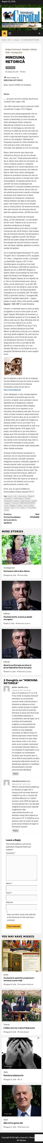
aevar (10, 496)
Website (9, 902)
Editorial (33, 49)
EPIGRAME (34, 515)
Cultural (6, 1025)
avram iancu (22, 496)
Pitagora (13, 505)
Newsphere (34, 1137)
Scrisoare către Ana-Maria (17, 571)
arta (15, 496)
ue (17, 508)
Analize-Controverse (13, 49)
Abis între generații (13, 1123)
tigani (13, 508)
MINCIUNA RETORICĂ (27, 503)
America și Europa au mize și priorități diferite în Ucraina (18, 666)
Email (9, 893)
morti (6, 505)
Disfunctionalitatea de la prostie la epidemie (12, 518)
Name (9, 883)
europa (16, 501)
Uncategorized (16, 52)
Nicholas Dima (24, 1127)
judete (34, 501)
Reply (15, 774)
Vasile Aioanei (24, 1032)
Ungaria (22, 508)
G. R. (20, 1079)
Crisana (27, 498)
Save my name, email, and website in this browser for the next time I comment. (21, 917)
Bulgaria (31, 496)
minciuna (15, 503)
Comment (10, 853)
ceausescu (8, 498)
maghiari (7, 503)
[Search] (39, 33)
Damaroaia (8, 501)
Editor (24, 72)
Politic (7, 52)
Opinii (6, 1072)
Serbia (31, 505)
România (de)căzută (13, 1075)
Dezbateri (26, 49)
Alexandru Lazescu (23, 623)
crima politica (18, 498)
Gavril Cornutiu (25, 501)
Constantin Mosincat (26, 984)
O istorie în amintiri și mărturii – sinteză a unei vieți (19, 979)
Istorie (6, 975)
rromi (25, 505)
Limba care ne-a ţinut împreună (19, 1028)
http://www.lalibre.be (12, 390)
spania (6, 508)
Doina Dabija (23, 575)
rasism (19, 505)
